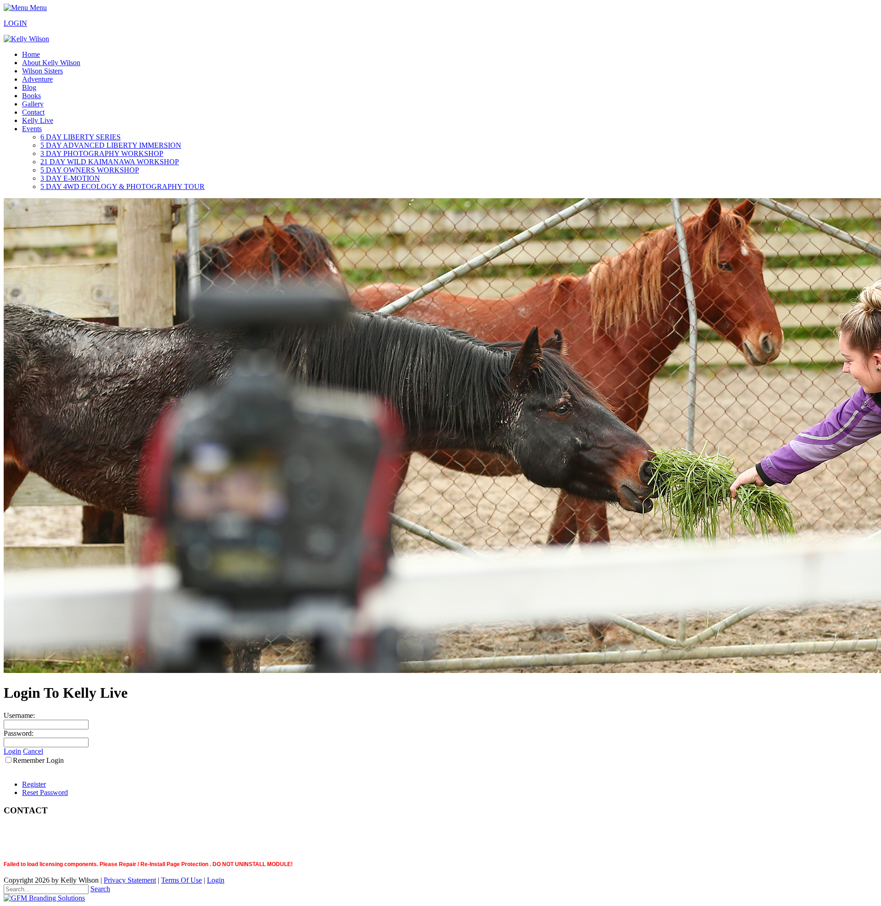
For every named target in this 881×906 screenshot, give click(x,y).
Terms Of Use (181, 880)
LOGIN (15, 23)
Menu (37, 7)
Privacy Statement (130, 880)
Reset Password (45, 792)
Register (34, 784)
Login (12, 751)
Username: (19, 715)
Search (100, 889)
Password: (18, 733)
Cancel (33, 751)
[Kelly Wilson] (26, 39)
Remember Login (38, 760)
